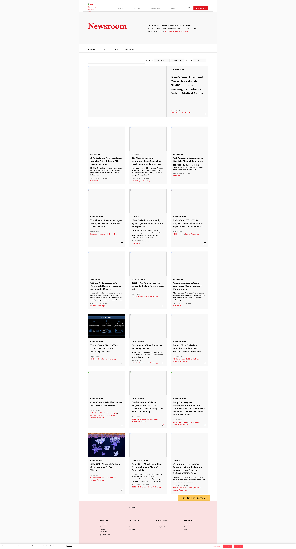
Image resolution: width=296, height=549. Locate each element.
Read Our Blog (201, 8)
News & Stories (155, 8)
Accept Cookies (238, 546)
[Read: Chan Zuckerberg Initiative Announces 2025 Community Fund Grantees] (189, 280)
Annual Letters (104, 527)
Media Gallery (129, 49)
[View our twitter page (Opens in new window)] (160, 507)
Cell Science (94, 413)
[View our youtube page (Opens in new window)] (165, 507)
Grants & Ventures (161, 524)
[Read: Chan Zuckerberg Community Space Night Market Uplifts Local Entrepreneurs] (148, 218)
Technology (195, 234)
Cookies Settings (216, 546)
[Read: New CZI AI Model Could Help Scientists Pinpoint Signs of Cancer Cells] (148, 463)
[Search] (189, 8)
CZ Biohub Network (180, 359)
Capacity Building (161, 527)
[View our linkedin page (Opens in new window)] (155, 507)
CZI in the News (185, 112)
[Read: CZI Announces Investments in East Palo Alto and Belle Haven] (189, 155)
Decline (227, 546)
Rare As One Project (97, 415)
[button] (162, 60)
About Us (121, 8)
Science (188, 234)
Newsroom (91, 49)
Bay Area (93, 234)
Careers (172, 8)
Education (132, 527)
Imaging (114, 413)
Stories (104, 49)
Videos (115, 49)
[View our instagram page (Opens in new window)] (145, 507)
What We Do (137, 8)
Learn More (69, 545)
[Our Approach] (92, 8)
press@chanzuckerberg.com (176, 31)
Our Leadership (104, 524)
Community (175, 112)
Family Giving (145, 181)
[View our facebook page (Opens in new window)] (140, 507)
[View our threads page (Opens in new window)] (150, 507)
